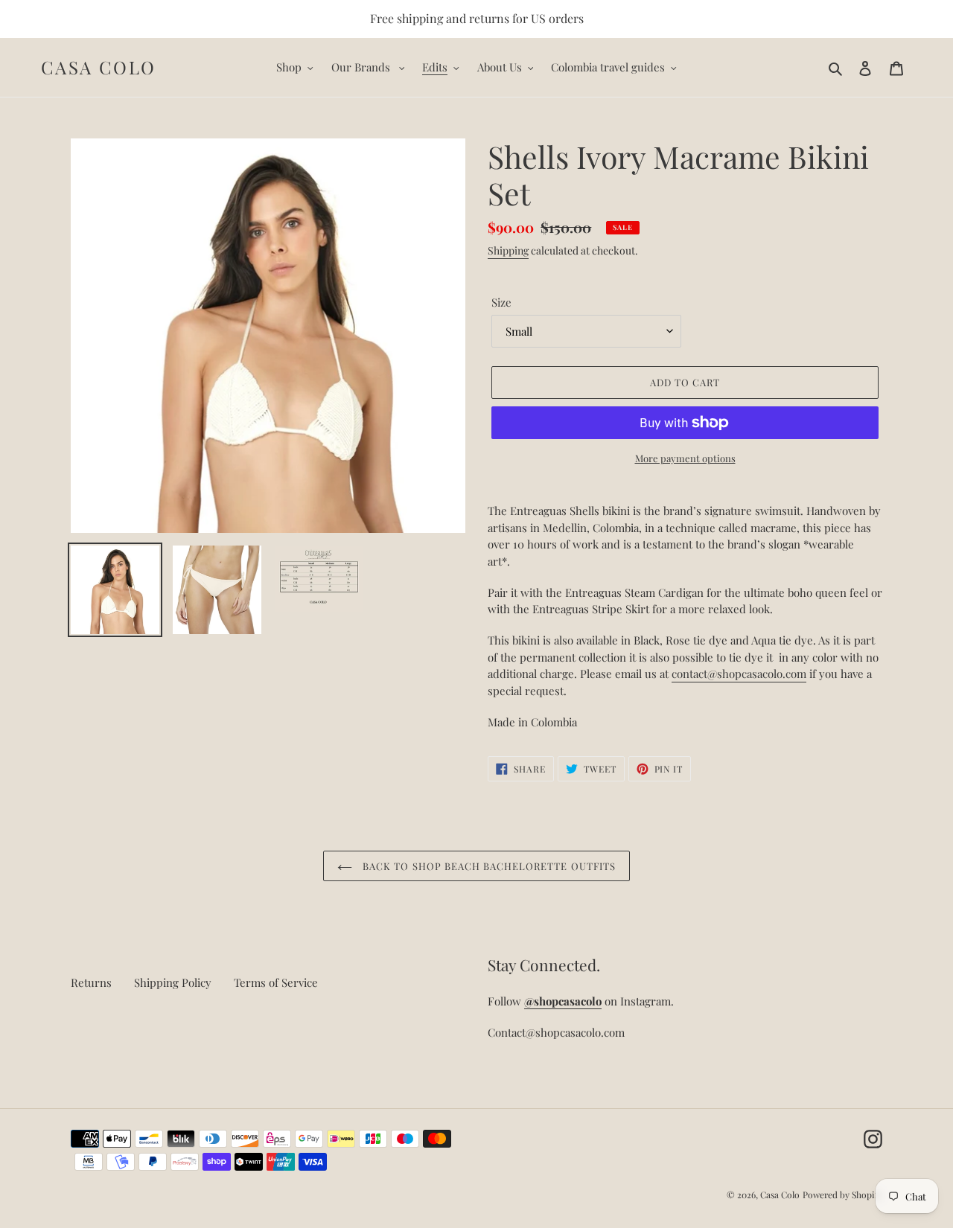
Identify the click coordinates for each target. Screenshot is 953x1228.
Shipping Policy (172, 982)
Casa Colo (98, 67)
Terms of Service (276, 982)
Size (501, 302)
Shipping (508, 250)
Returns (91, 982)
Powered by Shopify (842, 1194)
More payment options (685, 458)
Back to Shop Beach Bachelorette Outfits (488, 866)
